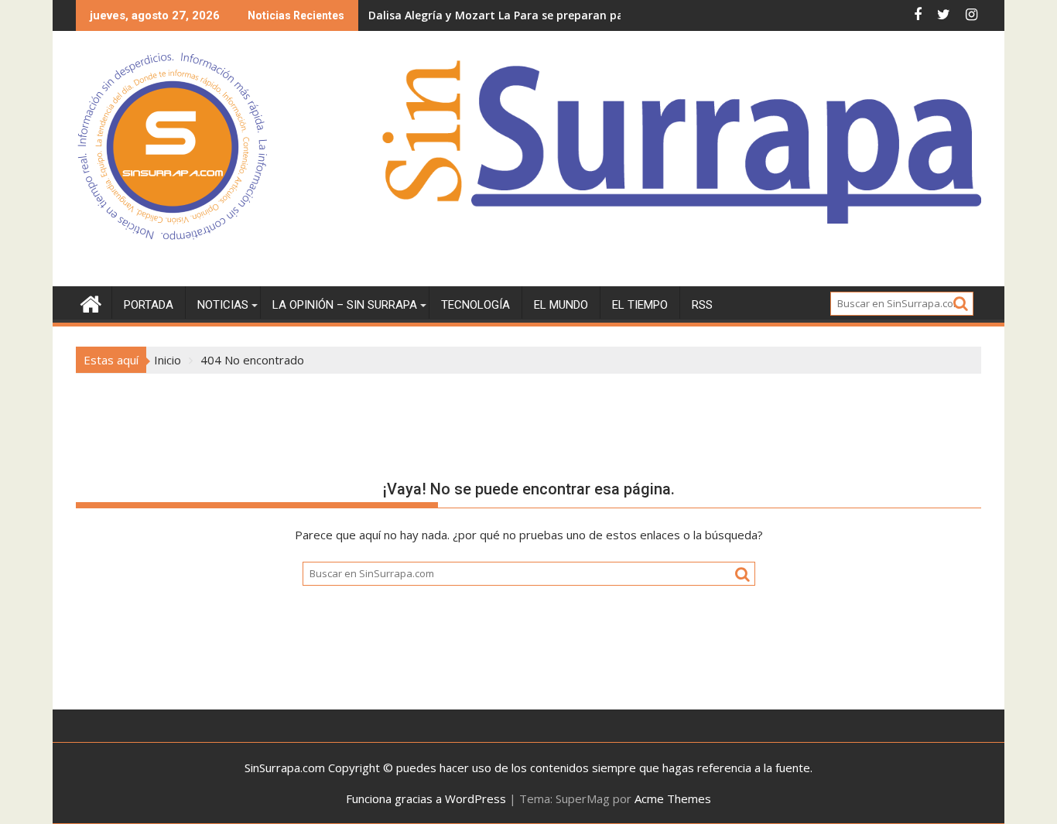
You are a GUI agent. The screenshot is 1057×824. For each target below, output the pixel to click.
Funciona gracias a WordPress (426, 798)
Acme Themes (673, 798)
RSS (702, 305)
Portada (148, 305)
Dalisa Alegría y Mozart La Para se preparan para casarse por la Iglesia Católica (584, 15)
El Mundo (561, 305)
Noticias (222, 305)
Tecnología (475, 305)
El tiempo (640, 305)
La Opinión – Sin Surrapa (344, 305)
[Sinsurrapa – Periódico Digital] (90, 302)
